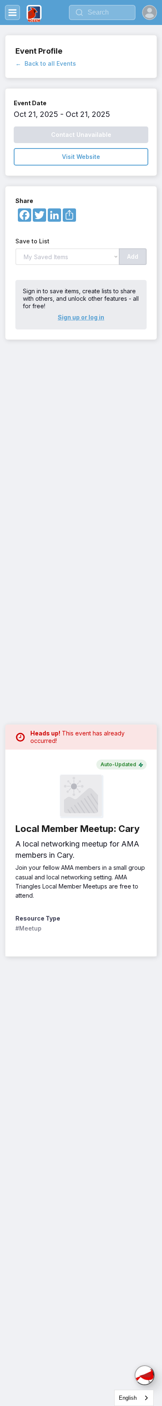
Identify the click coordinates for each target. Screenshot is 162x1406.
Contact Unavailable (81, 134)
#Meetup (28, 928)
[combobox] (134, 1398)
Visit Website (81, 156)
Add (132, 256)
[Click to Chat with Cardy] (145, 1375)
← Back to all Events (45, 63)
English (128, 1398)
